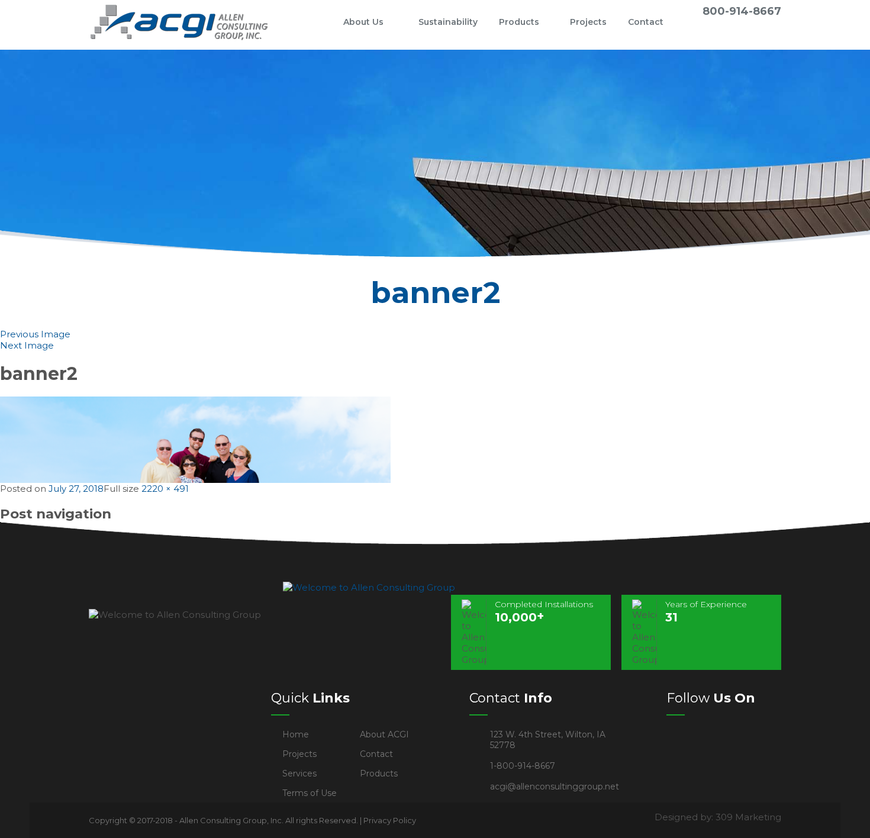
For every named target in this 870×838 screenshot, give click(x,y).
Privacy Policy (389, 820)
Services (299, 773)
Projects (588, 22)
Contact (645, 22)
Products (519, 22)
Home (313, 22)
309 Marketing (748, 817)
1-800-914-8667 (522, 765)
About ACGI (384, 734)
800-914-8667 (742, 11)
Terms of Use (309, 793)
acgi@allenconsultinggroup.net (554, 786)
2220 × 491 (165, 488)
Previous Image (35, 334)
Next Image (27, 345)
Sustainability (448, 22)
